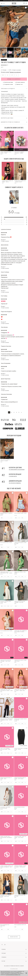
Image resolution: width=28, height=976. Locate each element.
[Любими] (24, 3)
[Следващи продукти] (27, 173)
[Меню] (1, 3)
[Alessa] (14, 3)
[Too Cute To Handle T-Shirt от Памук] (3, 52)
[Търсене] (4, 3)
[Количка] (26, 3)
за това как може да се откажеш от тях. (13, 974)
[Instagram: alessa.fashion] (5, 944)
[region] (14, 143)
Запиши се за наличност (15, 72)
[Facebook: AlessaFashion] (2, 944)
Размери (4, 70)
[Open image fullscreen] (26, 45)
